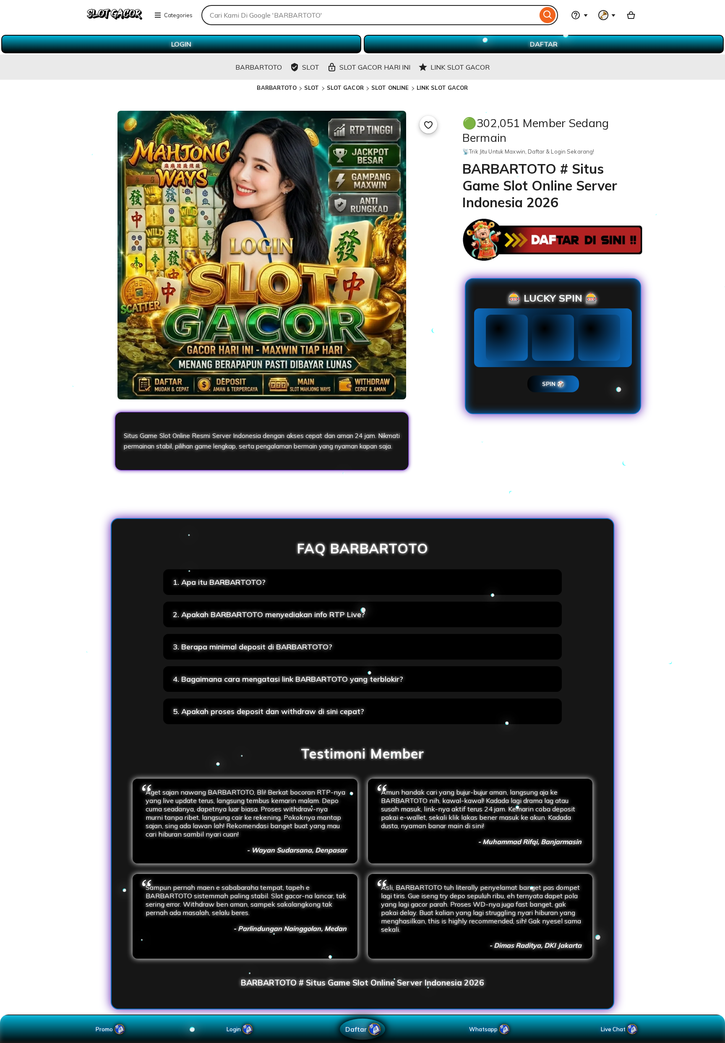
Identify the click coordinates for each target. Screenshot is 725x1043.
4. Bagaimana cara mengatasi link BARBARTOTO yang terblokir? (288, 679)
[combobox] (369, 15)
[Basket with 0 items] (631, 15)
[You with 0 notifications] (607, 15)
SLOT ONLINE (390, 87)
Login (234, 1029)
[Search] (547, 15)
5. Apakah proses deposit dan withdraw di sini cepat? (268, 711)
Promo (104, 1029)
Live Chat (613, 1029)
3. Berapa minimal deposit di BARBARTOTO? (252, 647)
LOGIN (181, 44)
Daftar (355, 1029)
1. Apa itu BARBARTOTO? (219, 582)
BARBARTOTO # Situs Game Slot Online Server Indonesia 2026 (362, 983)
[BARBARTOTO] (114, 20)
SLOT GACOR (345, 87)
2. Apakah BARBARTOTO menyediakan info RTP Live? (269, 614)
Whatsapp (485, 1029)
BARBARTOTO (276, 87)
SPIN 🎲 (553, 384)
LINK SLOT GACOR (442, 87)
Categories (178, 15)
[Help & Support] (579, 15)
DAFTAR (544, 44)
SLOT (311, 87)
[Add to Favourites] (428, 124)
